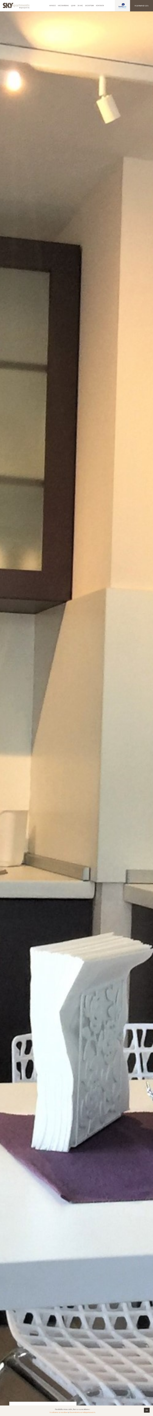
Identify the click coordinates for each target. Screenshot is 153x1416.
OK (147, 1410)
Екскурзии (89, 5)
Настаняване (63, 5)
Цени (73, 5)
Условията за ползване (59, 1412)
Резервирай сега (141, 6)
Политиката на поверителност (82, 1412)
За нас (80, 5)
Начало (52, 5)
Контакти (100, 5)
